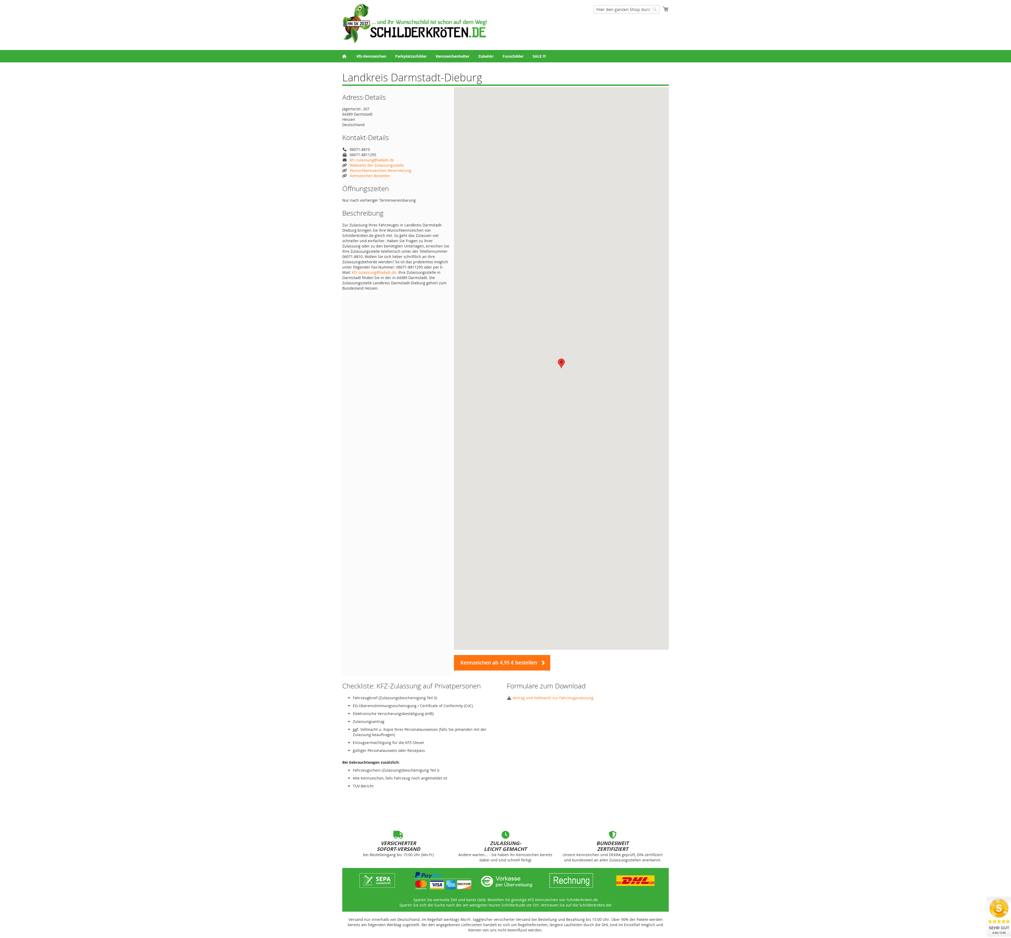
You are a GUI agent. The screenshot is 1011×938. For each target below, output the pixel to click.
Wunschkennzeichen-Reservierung (380, 170)
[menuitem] (371, 56)
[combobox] (627, 9)
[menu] (505, 56)
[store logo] (414, 23)
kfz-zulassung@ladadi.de (372, 159)
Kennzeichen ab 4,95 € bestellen (498, 662)
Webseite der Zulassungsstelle (377, 165)
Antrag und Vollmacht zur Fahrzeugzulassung (553, 697)
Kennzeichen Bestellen (370, 175)
